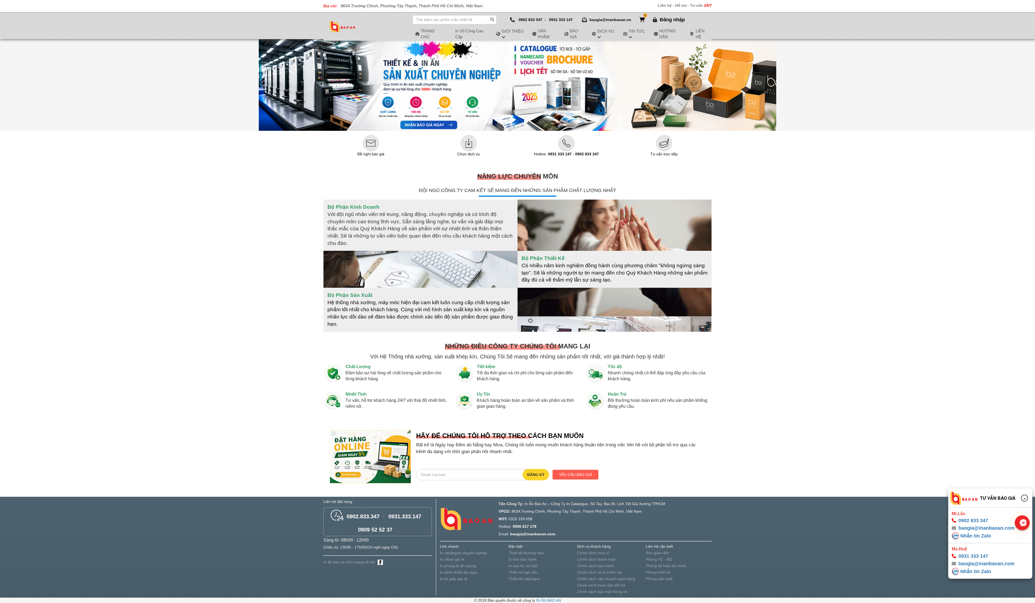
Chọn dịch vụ (468, 154)
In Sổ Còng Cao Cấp (469, 34)
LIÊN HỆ (700, 34)
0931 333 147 (561, 20)
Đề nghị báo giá (370, 154)
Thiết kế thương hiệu (526, 553)
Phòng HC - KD (659, 559)
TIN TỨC (637, 31)
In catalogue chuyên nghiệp (463, 553)
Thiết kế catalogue (524, 579)
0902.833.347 (363, 516)
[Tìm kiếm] (492, 18)
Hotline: (553, 154)
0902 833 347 (530, 20)
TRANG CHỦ (427, 34)
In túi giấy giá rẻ (453, 579)
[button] (672, 19)
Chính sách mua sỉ (593, 553)
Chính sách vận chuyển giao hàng (606, 579)
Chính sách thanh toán (596, 559)
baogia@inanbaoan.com (986, 564)
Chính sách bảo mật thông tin (602, 592)
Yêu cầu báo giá (575, 474)
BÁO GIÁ (574, 34)
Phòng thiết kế (658, 572)
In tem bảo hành (523, 559)
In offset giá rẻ (452, 559)
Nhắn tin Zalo (975, 536)
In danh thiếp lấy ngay (459, 572)
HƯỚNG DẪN (667, 34)
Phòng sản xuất (659, 579)
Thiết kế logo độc (523, 572)
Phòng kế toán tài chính (666, 566)
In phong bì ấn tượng (458, 566)
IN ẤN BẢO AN (548, 600)
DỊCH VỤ (605, 31)
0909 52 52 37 (375, 530)
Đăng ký (535, 474)
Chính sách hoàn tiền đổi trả (601, 585)
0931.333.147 (404, 516)
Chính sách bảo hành (595, 566)
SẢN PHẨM (544, 34)
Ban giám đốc (657, 553)
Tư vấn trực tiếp (664, 154)
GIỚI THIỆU (513, 31)
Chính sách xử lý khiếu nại (599, 572)
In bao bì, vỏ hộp (523, 566)
